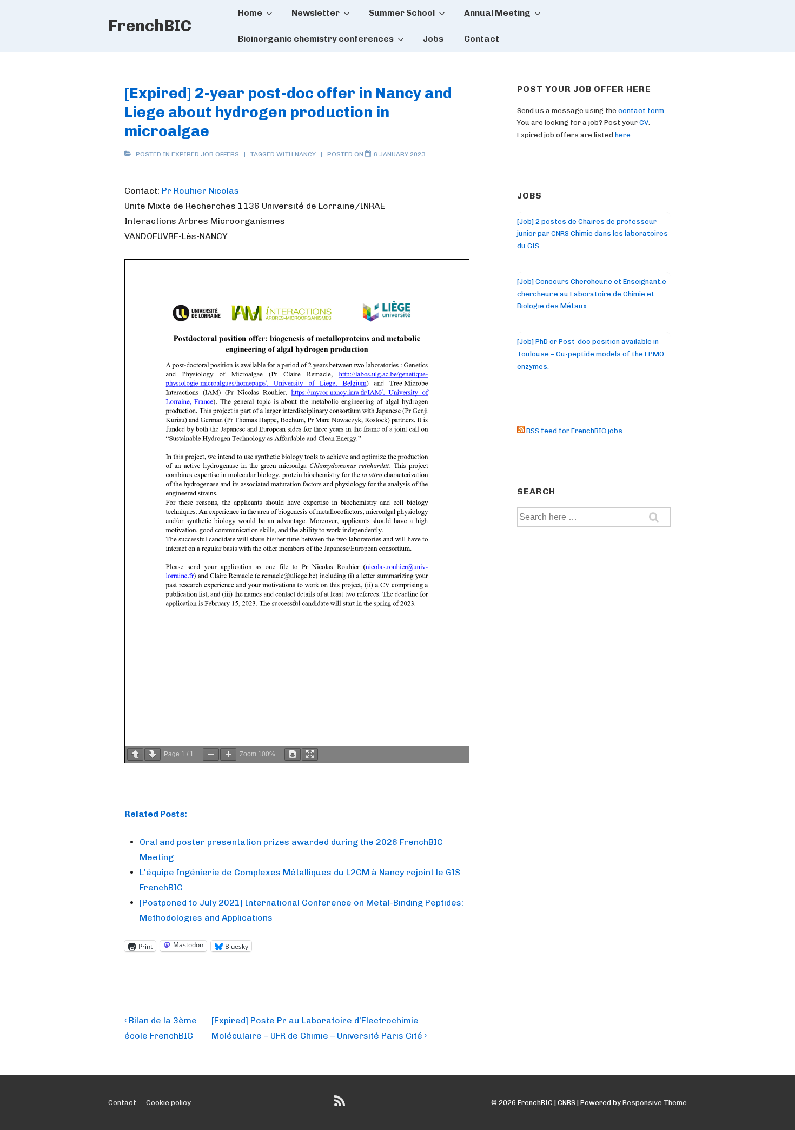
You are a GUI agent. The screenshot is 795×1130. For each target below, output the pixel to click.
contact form (641, 111)
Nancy (305, 154)
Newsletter (316, 13)
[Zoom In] (228, 754)
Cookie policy (168, 1103)
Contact (481, 39)
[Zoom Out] (211, 754)
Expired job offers (205, 154)
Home (250, 13)
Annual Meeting (497, 13)
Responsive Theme (654, 1103)
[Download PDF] (292, 754)
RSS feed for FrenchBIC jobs (573, 431)
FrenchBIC (149, 26)
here (623, 135)
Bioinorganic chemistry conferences (316, 39)
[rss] (341, 1105)
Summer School (402, 13)
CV (643, 122)
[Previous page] (135, 754)
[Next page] (152, 754)
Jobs (433, 39)
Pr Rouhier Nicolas (200, 191)
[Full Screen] (310, 754)
